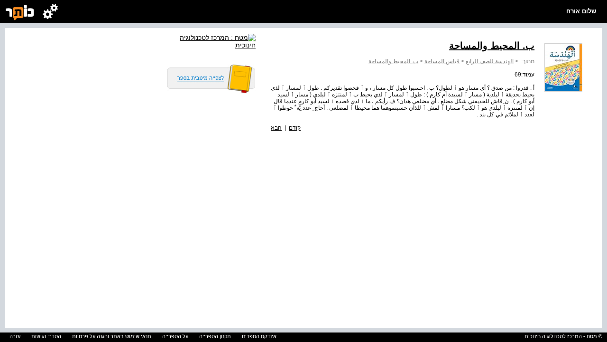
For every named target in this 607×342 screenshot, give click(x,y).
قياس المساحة (442, 61)
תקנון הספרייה (215, 336)
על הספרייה (175, 336)
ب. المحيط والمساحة (393, 61)
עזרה (14, 336)
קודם (295, 127)
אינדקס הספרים (259, 336)
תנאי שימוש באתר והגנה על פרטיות (111, 336)
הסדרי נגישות (46, 336)
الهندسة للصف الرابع (490, 61)
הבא (276, 127)
